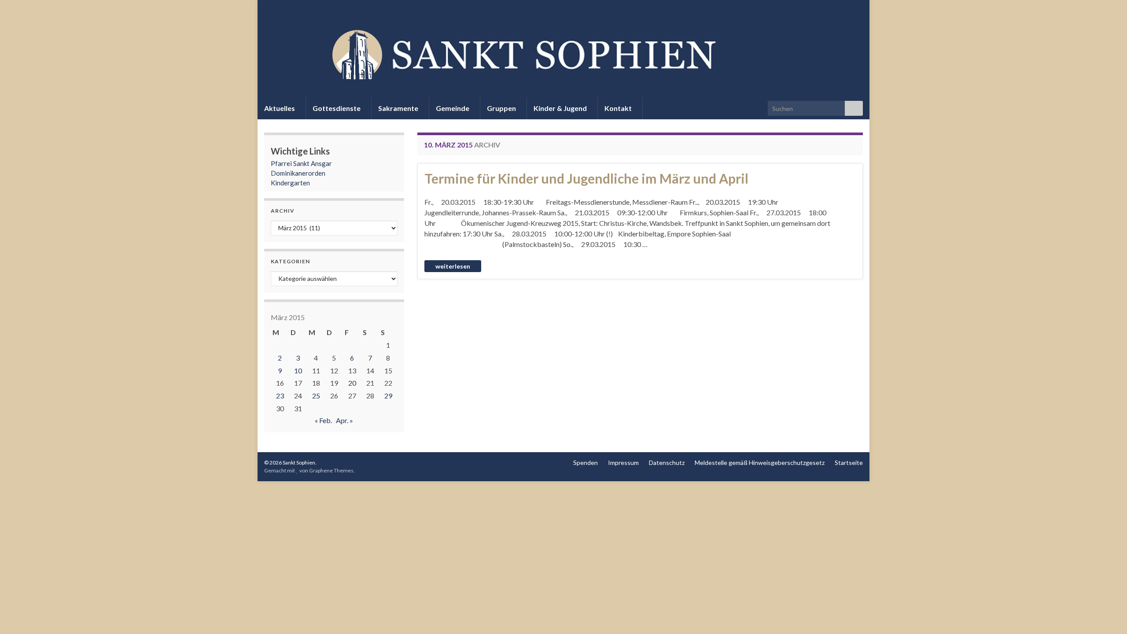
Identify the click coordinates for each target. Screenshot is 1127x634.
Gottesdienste (337, 108)
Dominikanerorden (298, 173)
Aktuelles (280, 108)
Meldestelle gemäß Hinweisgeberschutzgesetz (760, 462)
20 (352, 383)
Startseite (849, 462)
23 (280, 395)
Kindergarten (290, 183)
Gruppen (502, 108)
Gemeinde (453, 108)
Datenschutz (667, 462)
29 (388, 395)
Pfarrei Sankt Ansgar (301, 163)
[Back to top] (1107, 614)
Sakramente (399, 108)
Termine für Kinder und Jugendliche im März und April (586, 178)
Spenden (585, 462)
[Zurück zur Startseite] (563, 53)
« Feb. (323, 420)
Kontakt (618, 108)
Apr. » (344, 420)
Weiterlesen (452, 266)
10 (298, 370)
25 (316, 395)
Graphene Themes (331, 470)
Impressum (623, 462)
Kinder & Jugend (561, 108)
